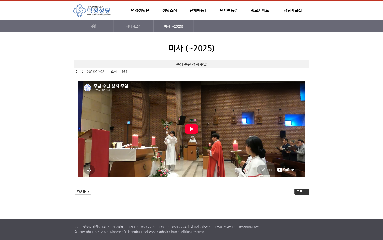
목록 (299, 192)
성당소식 (169, 10)
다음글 (81, 192)
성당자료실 (293, 10)
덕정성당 (97, 10)
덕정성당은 (140, 10)
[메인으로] (94, 26)
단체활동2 (228, 10)
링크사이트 (260, 10)
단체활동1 (198, 10)
